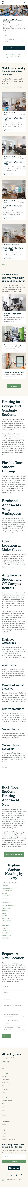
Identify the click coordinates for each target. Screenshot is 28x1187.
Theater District (6, 896)
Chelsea (4, 898)
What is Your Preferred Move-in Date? (12, 1027)
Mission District (6, 920)
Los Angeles (5, 925)
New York (4, 1076)
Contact (4, 1124)
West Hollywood (7, 935)
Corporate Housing (7, 1100)
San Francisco (6, 902)
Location (7, 32)
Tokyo (3, 1086)
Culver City (5, 933)
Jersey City (5, 1089)
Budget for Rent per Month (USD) (11, 1014)
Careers (4, 1110)
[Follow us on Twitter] (21, 1175)
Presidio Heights (7, 908)
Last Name (6, 992)
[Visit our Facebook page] (6, 1175)
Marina (4, 913)
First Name (6, 986)
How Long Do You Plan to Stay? (11, 1020)
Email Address (7, 999)
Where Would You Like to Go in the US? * (12, 1005)
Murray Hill (5, 885)
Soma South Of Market (8, 905)
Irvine (3, 1092)
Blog (3, 1068)
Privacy (4, 1133)
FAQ (3, 1118)
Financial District (7, 888)
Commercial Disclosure (8, 1139)
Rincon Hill (5, 910)
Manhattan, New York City (9, 883)
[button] (24, 97)
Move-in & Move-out (9, 39)
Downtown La (6, 930)
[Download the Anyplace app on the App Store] (14, 1168)
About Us (4, 1065)
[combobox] (14, 35)
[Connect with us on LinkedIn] (16, 1175)
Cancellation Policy (7, 1121)
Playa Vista (5, 938)
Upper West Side (7, 891)
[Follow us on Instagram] (11, 1175)
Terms (3, 1136)
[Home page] (3, 2)
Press (3, 1103)
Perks (3, 1107)
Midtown (4, 893)
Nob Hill (4, 915)
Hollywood (5, 928)
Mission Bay (5, 918)
